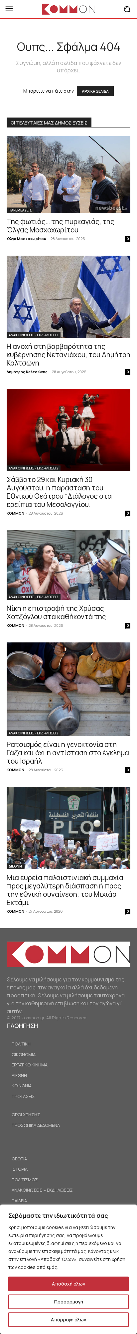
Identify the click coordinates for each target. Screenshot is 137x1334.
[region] (68, 1269)
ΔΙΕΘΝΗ (15, 866)
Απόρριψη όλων (68, 1319)
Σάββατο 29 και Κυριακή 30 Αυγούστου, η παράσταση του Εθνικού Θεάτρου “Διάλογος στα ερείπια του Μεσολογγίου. (59, 492)
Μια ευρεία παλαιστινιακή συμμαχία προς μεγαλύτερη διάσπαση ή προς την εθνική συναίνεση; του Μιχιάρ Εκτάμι (65, 890)
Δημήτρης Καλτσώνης (27, 371)
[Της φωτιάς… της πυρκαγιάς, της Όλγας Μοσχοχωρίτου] (68, 174)
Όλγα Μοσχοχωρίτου (26, 238)
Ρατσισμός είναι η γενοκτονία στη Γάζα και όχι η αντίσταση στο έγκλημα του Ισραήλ (68, 753)
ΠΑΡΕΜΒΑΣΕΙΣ (20, 210)
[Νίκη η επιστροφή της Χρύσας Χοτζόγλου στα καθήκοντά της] (68, 565)
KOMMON (15, 513)
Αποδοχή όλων (68, 1284)
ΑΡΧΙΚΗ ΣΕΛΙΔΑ (95, 91)
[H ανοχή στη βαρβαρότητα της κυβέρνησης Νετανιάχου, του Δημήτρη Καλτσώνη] (68, 297)
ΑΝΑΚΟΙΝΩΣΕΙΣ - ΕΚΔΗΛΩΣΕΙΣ (34, 335)
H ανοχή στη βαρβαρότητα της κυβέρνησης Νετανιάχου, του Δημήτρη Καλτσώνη (68, 355)
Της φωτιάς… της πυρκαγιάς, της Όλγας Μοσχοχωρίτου (60, 225)
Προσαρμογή (68, 1301)
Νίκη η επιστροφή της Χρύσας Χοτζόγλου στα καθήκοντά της (56, 612)
